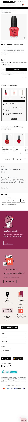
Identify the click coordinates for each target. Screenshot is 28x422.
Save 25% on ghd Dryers (14, 7)
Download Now (10, 281)
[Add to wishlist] (24, 38)
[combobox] (3, 69)
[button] (14, 27)
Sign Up (8, 243)
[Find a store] (17, 5)
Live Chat (7, 350)
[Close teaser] (20, 418)
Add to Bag (16, 69)
